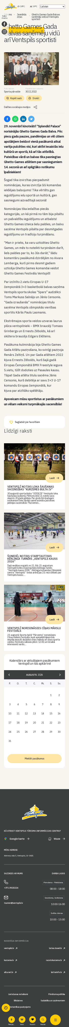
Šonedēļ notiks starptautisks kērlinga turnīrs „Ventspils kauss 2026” (32, 558)
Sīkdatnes (18, 1001)
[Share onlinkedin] (23, 119)
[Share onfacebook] (7, 119)
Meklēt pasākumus (34, 758)
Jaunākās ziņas (21, 15)
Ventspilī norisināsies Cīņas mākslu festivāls (34, 629)
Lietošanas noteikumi (18, 994)
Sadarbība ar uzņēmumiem (53, 1001)
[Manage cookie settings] (6, 1008)
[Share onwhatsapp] (15, 119)
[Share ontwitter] (31, 119)
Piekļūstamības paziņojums (18, 1007)
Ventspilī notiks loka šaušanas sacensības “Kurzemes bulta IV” (30, 488)
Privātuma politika (56, 994)
